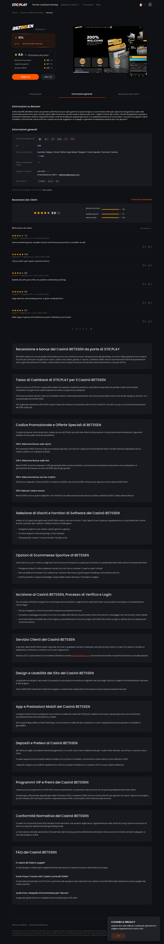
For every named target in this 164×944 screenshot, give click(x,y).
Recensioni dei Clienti (128, 94)
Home (14, 12)
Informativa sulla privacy (38, 925)
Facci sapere (47, 190)
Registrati (25, 76)
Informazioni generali (82, 94)
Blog (98, 4)
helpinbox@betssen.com (69, 175)
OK (118, 935)
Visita (46, 77)
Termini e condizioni (19, 925)
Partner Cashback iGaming (45, 4)
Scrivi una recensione (141, 199)
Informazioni (35, 94)
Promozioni (88, 4)
